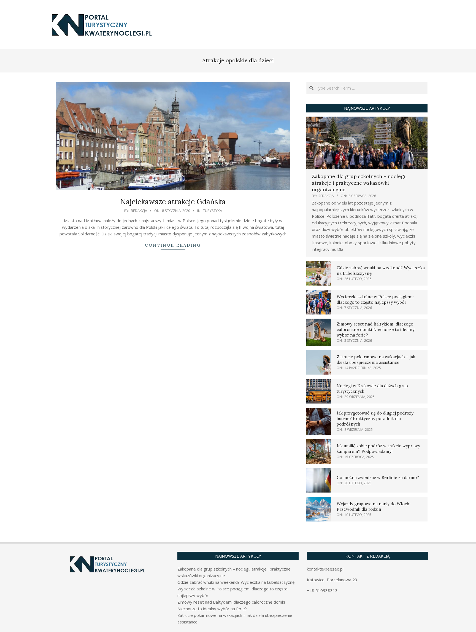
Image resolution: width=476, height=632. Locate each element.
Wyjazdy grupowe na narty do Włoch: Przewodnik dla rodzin (373, 506)
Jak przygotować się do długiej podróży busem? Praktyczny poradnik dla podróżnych (375, 418)
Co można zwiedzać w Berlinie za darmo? (378, 477)
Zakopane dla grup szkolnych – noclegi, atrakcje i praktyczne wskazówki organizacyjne (359, 183)
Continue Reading (173, 245)
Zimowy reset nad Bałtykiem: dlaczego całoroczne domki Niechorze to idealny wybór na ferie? (376, 329)
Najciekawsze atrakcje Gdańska (173, 201)
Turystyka (212, 210)
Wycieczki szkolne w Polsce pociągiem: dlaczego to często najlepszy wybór (375, 299)
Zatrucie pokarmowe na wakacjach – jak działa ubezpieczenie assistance (376, 359)
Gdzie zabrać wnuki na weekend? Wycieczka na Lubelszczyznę (235, 582)
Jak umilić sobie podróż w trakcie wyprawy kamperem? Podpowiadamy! (378, 448)
